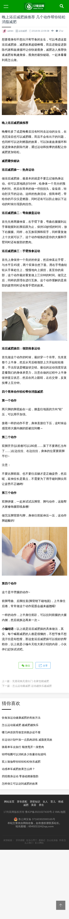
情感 (60, 801)
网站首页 (9, 801)
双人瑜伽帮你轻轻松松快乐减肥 (21, 761)
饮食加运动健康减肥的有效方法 (21, 717)
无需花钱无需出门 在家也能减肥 (30, 681)
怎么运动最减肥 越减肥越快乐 (20, 725)
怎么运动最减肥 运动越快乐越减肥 (32, 685)
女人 (45, 801)
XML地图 (60, 811)
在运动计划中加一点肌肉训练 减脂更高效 (27, 739)
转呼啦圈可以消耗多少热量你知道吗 (24, 754)
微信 (27, 665)
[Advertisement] (34, 884)
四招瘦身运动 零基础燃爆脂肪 (20, 776)
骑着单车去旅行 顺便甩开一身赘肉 (23, 746)
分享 (45, 665)
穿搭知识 (35, 801)
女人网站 (39, 843)
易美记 (42, 840)
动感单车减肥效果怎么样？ (18, 768)
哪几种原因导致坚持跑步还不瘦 (21, 732)
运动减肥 (22, 31)
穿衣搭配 (22, 801)
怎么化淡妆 (52, 840)
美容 (33, 804)
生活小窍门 (31, 840)
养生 (41, 804)
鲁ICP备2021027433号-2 (39, 811)
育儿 (53, 801)
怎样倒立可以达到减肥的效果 (20, 783)
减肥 (26, 804)
